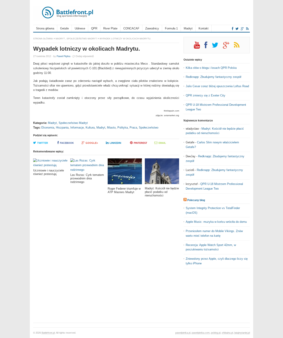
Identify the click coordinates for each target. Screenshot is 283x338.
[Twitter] (237, 28)
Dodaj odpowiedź (85, 56)
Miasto (111, 127)
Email (162, 143)
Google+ (92, 143)
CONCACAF (131, 28)
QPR (94, 28)
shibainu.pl (227, 332)
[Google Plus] (228, 46)
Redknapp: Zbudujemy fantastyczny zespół (213, 77)
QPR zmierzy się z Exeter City (205, 95)
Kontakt (203, 28)
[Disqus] (106, 261)
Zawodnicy (152, 28)
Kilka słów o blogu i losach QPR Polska (211, 67)
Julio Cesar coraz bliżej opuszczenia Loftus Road (217, 86)
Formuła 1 (171, 28)
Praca (133, 127)
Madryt (188, 28)
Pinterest (140, 143)
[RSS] (247, 28)
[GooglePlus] (242, 28)
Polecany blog (196, 200)
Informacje (77, 127)
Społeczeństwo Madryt (82, 38)
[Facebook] (232, 28)
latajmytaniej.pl (242, 332)
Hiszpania (62, 127)
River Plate (110, 28)
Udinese (80, 28)
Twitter (42, 143)
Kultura (90, 127)
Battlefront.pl (48, 332)
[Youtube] (199, 46)
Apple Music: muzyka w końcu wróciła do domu (216, 221)
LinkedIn (115, 143)
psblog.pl (215, 332)
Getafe (64, 28)
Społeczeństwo (148, 127)
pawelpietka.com (201, 332)
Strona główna (45, 28)
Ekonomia (47, 127)
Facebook (67, 143)
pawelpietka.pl (182, 332)
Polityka (122, 127)
